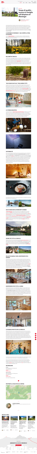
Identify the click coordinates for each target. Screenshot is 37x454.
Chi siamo (35, 1)
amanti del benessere (8, 214)
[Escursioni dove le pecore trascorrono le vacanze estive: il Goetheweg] (14, 418)
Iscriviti (21, 2)
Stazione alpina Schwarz (9, 211)
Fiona (22, 362)
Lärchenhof (10, 362)
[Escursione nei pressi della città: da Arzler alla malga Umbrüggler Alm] (31, 418)
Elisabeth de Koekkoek (23, 19)
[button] (18, 392)
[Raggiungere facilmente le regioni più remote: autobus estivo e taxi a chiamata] (22, 418)
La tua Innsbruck (34, 2)
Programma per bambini (25, 88)
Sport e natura (20, 8)
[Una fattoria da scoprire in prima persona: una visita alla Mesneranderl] (5, 418)
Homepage (7, 375)
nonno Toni (13, 90)
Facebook (7, 376)
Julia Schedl (30, 430)
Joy (9, 112)
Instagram (9, 376)
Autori (26, 2)
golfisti (28, 213)
